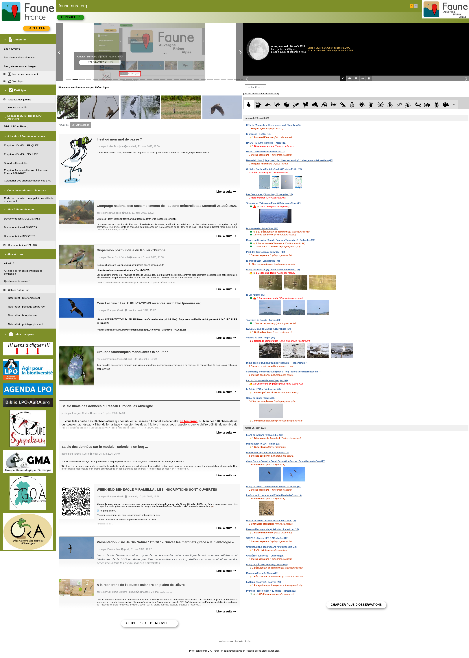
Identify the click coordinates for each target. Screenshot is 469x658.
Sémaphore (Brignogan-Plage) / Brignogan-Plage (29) (273, 203)
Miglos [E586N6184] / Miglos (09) (263, 444)
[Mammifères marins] (268, 104)
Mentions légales (226, 641)
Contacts (239, 641)
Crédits (247, 641)
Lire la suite (224, 191)
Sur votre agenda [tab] (80, 125)
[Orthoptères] (324, 104)
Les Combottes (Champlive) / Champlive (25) (269, 194)
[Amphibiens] (286, 104)
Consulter (70, 17)
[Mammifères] (258, 104)
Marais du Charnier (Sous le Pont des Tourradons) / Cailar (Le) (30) (280, 240)
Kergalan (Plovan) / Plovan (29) (262, 573)
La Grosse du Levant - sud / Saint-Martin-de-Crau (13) (274, 495)
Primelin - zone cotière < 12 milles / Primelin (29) (271, 591)
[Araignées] (408, 104)
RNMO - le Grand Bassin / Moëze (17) (265, 151)
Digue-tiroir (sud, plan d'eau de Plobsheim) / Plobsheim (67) (276, 363)
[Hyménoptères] (333, 104)
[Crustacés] (436, 104)
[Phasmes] (399, 104)
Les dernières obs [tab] (255, 87)
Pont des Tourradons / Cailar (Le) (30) (265, 252)
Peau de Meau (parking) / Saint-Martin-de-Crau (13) (272, 529)
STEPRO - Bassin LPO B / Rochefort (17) (267, 538)
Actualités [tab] (64, 125)
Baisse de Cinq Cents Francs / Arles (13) (267, 452)
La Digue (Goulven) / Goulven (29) (263, 582)
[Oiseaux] (249, 104)
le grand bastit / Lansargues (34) (263, 261)
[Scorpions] (418, 104)
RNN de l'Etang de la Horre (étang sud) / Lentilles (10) (273, 125)
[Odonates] (296, 104)
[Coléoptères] (371, 104)
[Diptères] (389, 104)
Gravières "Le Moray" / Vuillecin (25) (265, 555)
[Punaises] (361, 104)
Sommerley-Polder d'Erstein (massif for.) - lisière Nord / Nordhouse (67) (283, 371)
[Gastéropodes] (446, 104)
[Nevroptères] (380, 104)
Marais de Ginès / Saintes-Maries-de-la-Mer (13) (271, 520)
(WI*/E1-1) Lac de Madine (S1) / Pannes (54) (268, 329)
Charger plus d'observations (356, 604)
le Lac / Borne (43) (255, 295)
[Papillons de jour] (305, 104)
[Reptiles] (277, 104)
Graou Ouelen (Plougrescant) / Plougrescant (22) (271, 547)
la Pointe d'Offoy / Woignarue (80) (263, 389)
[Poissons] (427, 104)
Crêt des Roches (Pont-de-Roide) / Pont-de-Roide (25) (274, 169)
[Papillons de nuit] (315, 104)
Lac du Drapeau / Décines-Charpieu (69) (267, 380)
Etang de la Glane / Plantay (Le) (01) (264, 435)
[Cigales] (352, 104)
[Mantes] (343, 104)
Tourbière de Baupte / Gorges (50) (263, 320)
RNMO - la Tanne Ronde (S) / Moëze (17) (266, 143)
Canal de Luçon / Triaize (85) (260, 398)
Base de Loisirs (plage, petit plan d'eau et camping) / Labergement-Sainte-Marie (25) (289, 160)
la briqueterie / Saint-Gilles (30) (262, 228)
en (416, 6)
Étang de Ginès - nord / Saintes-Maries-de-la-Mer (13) (273, 486)
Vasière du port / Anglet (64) (260, 337)
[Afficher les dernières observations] (261, 93)
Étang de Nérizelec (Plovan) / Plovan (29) (267, 564)
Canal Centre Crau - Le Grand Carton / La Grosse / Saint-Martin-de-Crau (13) (285, 461)
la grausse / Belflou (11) (258, 134)
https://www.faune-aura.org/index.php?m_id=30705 (123, 270)
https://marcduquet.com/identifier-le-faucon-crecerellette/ (149, 219)
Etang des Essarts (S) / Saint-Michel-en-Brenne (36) (273, 269)
